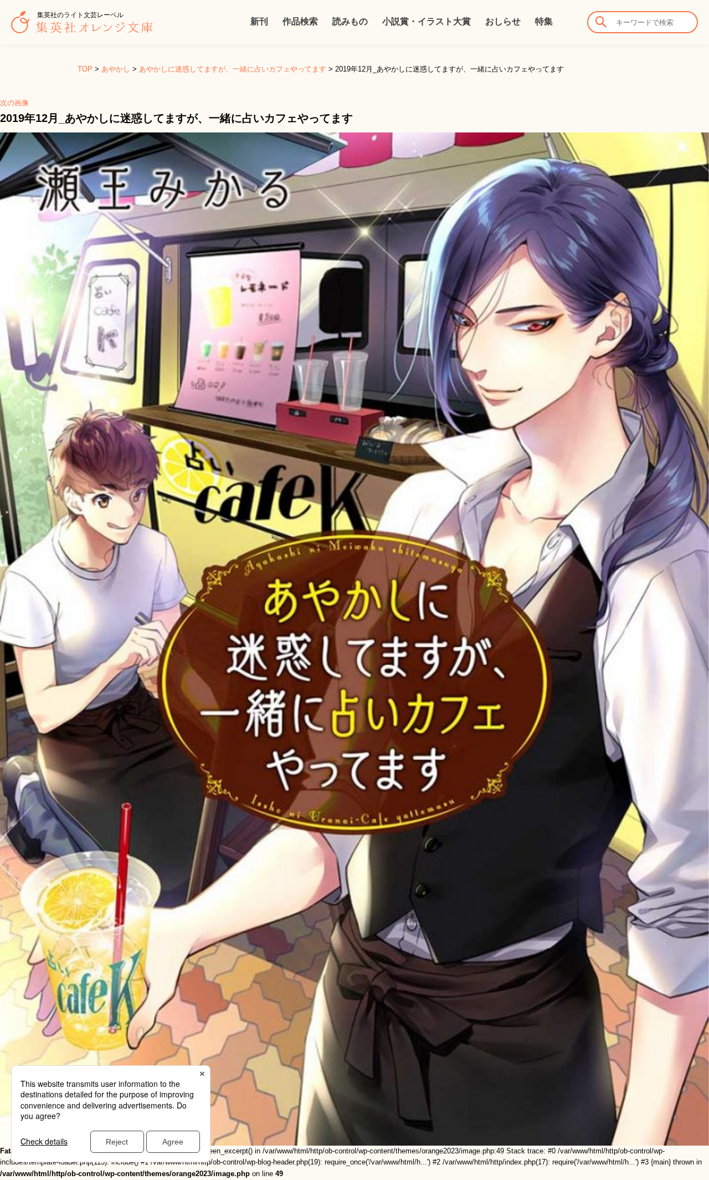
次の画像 (14, 103)
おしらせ (503, 21)
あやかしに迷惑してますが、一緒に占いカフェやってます (232, 69)
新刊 (259, 21)
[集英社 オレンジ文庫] (81, 28)
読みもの (350, 21)
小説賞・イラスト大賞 (426, 21)
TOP (85, 69)
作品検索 (300, 21)
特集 (544, 21)
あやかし (115, 69)
